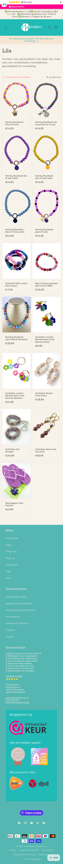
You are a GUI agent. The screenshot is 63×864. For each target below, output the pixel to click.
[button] (6, 27)
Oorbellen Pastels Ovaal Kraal (44, 394)
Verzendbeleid (45, 854)
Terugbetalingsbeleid (29, 850)
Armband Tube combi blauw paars (16, 284)
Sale (8, 571)
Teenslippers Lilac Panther (14, 504)
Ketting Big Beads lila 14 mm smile (16, 177)
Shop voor (11, 551)
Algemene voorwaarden (19, 603)
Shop (8, 544)
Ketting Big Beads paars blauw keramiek (16, 338)
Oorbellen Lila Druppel (12, 450)
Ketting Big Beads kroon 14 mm (14, 123)
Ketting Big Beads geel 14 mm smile (44, 177)
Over (8, 578)
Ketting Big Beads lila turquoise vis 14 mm (46, 123)
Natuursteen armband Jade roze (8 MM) (46, 284)
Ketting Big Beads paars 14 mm (44, 230)
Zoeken (10, 636)
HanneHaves (30, 846)
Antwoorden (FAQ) (16, 596)
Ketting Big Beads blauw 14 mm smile (14, 230)
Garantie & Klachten (17, 623)
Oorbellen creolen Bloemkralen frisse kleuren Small (44, 339)
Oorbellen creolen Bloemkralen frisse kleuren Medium (14, 395)
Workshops (12, 564)
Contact (10, 630)
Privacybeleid (47, 850)
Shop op (10, 558)
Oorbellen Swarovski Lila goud (45, 450)
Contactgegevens (33, 859)
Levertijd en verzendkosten (21, 610)
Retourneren (13, 616)
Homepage (12, 538)
